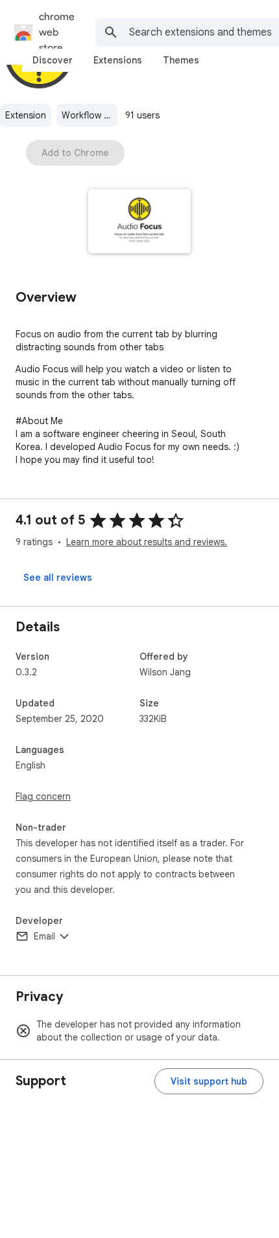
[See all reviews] (58, 577)
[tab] (52, 60)
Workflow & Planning (89, 115)
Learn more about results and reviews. (146, 542)
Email (44, 936)
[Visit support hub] (208, 1081)
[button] (140, 222)
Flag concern (43, 796)
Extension (25, 115)
